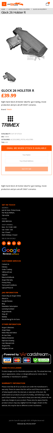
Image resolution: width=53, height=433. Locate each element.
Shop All (4, 314)
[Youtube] (9, 243)
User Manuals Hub (8, 343)
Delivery (4, 267)
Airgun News (6, 330)
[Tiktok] (19, 243)
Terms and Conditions (9, 285)
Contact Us (5, 264)
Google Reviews (7, 301)
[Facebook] (4, 243)
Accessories (15, 139)
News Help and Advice (9, 333)
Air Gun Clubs (6, 335)
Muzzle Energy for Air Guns (11, 319)
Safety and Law (7, 272)
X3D (6, 142)
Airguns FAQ (6, 346)
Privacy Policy (6, 282)
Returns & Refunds (8, 277)
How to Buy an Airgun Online (11, 296)
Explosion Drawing (8, 341)
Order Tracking (7, 269)
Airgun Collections (8, 327)
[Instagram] (14, 243)
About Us (5, 298)
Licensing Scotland (8, 309)
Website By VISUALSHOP (26, 424)
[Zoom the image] (11, 248)
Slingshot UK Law (7, 348)
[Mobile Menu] (4, 4)
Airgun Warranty (7, 280)
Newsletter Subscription (10, 306)
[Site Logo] (15, 4)
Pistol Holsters (27, 139)
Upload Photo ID (7, 288)
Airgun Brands (6, 312)
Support (4, 275)
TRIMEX (9, 109)
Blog (3, 304)
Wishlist (4, 317)
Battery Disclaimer (8, 338)
